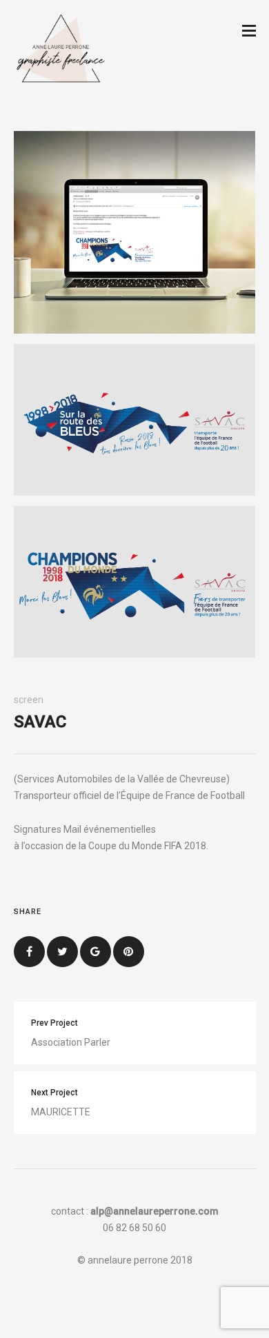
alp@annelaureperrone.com (154, 1211)
